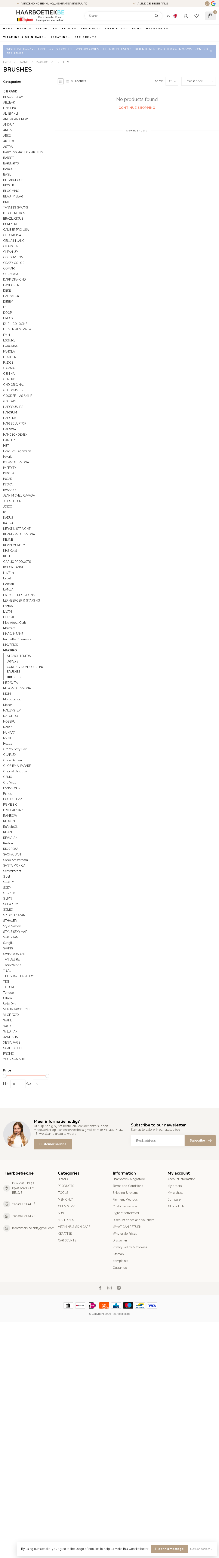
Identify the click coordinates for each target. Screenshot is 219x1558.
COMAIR (9, 268)
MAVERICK (10, 645)
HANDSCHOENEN (15, 434)
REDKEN (9, 821)
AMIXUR (8, 124)
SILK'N (7, 898)
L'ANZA (8, 589)
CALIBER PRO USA (16, 229)
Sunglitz (8, 943)
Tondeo (8, 992)
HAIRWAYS (10, 429)
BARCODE (10, 169)
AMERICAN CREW (15, 119)
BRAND (23, 28)
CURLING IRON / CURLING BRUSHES (25, 669)
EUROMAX (10, 346)
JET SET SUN (12, 501)
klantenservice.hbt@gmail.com (33, 1228)
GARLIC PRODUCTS (17, 561)
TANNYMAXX (12, 965)
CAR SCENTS (85, 37)
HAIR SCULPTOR (14, 423)
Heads (7, 743)
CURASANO (11, 274)
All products (176, 1206)
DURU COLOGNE (15, 323)
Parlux (7, 793)
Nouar (7, 727)
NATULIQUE (11, 716)
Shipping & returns (125, 1192)
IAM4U (7, 456)
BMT (6, 202)
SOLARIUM (10, 904)
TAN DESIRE (11, 959)
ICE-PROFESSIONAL (17, 462)
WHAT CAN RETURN (127, 1226)
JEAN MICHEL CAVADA (19, 495)
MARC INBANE (13, 633)
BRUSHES (62, 62)
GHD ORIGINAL (13, 384)
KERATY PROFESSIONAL (20, 534)
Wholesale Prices (125, 1233)
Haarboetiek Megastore (129, 1179)
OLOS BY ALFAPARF (17, 765)
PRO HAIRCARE (13, 810)
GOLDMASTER (13, 390)
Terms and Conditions (128, 1186)
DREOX (8, 318)
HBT (6, 445)
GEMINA (9, 373)
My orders (174, 1186)
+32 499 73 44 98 (24, 1203)
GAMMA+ (9, 368)
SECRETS (9, 893)
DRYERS (12, 661)
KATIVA (8, 523)
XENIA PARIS (11, 1042)
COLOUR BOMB (14, 257)
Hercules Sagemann (17, 451)
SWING (8, 948)
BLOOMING (11, 191)
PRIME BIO (10, 804)
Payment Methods (125, 1199)
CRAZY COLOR (13, 263)
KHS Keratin (11, 550)
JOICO (7, 506)
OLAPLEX (9, 754)
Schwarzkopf (12, 871)
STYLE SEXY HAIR (15, 931)
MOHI (7, 693)
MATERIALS (156, 28)
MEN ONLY (89, 28)
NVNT (7, 738)
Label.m (8, 578)
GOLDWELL (11, 401)
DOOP (7, 312)
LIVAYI (7, 611)
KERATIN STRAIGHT (17, 528)
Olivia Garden (12, 760)
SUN (135, 28)
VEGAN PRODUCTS (16, 1009)
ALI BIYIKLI (10, 113)
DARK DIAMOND (14, 279)
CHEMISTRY (115, 28)
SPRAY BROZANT (15, 915)
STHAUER (10, 920)
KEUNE (8, 539)
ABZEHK (9, 102)
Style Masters (12, 926)
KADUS (8, 517)
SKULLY (8, 882)
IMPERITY (9, 467)
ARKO (7, 135)
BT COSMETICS (14, 213)
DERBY (8, 301)
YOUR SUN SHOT (15, 1059)
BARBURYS (11, 163)
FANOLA (9, 351)
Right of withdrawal (126, 1213)
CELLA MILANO (14, 240)
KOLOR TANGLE (14, 567)
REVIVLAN (10, 837)
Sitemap (118, 1254)
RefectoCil (10, 826)
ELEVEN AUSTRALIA (17, 329)
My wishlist (175, 1192)
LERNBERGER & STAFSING (21, 600)
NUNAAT (9, 732)
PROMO (8, 1053)
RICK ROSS (10, 849)
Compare (174, 1199)
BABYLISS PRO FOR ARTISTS (23, 152)
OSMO (7, 777)
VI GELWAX (11, 1015)
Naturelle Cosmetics (17, 639)
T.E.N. (7, 970)
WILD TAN (10, 1031)
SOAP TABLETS (13, 1048)
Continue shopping (137, 107)
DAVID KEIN (11, 285)
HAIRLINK (9, 418)
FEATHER (9, 357)
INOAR (7, 479)
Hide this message (169, 1549)
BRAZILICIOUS (13, 218)
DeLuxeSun (11, 296)
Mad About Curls (15, 622)
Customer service (53, 1144)
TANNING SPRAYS (15, 207)
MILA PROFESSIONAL (18, 688)
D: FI (6, 307)
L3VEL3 (8, 573)
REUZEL (9, 832)
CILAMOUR (11, 246)
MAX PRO (42, 62)
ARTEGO (9, 141)
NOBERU (9, 721)
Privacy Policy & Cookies (130, 1247)
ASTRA (8, 146)
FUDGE (8, 362)
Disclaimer (120, 1240)
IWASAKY (9, 490)
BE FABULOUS (13, 180)
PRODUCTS (45, 28)
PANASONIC (11, 788)
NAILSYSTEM (12, 710)
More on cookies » (201, 1549)
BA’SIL (7, 174)
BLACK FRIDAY (13, 97)
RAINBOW (10, 815)
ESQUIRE (9, 340)
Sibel (6, 876)
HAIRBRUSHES (13, 407)
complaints (120, 1261)
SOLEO (8, 909)
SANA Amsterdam (15, 860)
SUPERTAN (10, 937)
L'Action (8, 584)
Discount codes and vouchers (133, 1220)
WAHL (7, 1020)
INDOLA (8, 473)
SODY (7, 887)
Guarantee (120, 1267)
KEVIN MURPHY (14, 545)
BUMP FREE (11, 224)
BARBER (9, 158)
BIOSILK (8, 185)
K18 (5, 512)
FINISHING (10, 108)
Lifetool (8, 606)
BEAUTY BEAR (13, 196)
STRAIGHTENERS (19, 656)
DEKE (7, 290)
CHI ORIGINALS (13, 235)
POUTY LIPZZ (12, 799)
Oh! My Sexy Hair (15, 749)
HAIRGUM (10, 412)
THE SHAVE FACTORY (18, 976)
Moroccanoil (12, 699)
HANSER (9, 440)
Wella (7, 1026)
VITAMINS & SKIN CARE (23, 37)
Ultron (7, 998)
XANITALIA (10, 1037)
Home (8, 28)
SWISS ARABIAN (14, 954)
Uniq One (9, 1003)
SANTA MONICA (14, 865)
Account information (181, 1179)
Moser (7, 705)
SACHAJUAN (12, 854)
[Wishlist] (196, 16)
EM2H (7, 335)
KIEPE (7, 556)
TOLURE (9, 987)
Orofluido (9, 782)
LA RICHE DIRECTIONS (18, 595)
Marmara (9, 628)
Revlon (8, 843)
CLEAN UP (10, 251)
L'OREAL (9, 617)
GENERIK (9, 379)
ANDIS (7, 130)
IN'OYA (7, 484)
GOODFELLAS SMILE (17, 395)
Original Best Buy (15, 771)
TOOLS (68, 28)
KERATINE (59, 37)
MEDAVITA (10, 682)
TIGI (6, 981)
